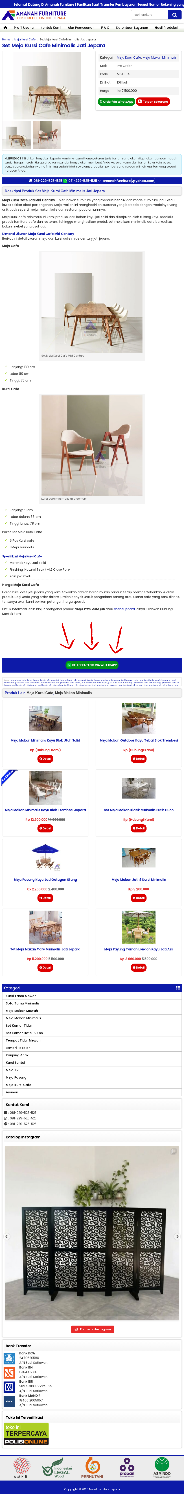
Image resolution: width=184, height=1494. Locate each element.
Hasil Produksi (166, 27)
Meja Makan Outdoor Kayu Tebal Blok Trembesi (139, 740)
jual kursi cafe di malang (104, 685)
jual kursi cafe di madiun (50, 685)
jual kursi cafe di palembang (159, 685)
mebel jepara (124, 609)
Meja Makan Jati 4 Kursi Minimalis (139, 879)
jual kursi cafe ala (50, 682)
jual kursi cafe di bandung (147, 682)
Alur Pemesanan (81, 27)
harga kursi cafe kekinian (107, 680)
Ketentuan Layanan (132, 27)
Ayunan (12, 1092)
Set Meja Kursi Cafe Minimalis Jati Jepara (53, 45)
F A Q (105, 27)
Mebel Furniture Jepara (104, 1489)
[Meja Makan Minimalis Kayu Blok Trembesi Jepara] (45, 803)
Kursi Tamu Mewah (21, 996)
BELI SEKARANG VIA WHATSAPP (94, 665)
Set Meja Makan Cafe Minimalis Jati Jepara (45, 949)
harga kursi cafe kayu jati (46, 680)
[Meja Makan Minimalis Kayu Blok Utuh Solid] (45, 730)
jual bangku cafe (129, 680)
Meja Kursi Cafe (24, 39)
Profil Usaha (24, 27)
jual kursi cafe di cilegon (24, 685)
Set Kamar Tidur (19, 1025)
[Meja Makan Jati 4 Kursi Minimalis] (139, 866)
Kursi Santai (15, 1062)
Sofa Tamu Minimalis (22, 1003)
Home (6, 39)
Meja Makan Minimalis (160, 57)
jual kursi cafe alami (70, 682)
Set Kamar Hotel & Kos (24, 1033)
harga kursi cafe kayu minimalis (77, 680)
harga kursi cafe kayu (21, 680)
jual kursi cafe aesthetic (27, 682)
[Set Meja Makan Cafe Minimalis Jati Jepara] (45, 943)
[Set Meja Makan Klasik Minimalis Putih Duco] (139, 797)
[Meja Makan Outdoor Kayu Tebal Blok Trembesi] (139, 732)
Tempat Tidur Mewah (23, 1040)
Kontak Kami (50, 27)
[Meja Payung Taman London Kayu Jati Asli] (139, 943)
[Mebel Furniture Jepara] (33, 20)
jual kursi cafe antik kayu (94, 682)
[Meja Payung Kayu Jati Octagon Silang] (45, 873)
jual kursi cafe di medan (131, 685)
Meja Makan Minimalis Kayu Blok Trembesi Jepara (45, 810)
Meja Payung (16, 1077)
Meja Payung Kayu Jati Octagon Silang (45, 879)
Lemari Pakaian (18, 1048)
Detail (47, 759)
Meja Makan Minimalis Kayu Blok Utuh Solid (45, 740)
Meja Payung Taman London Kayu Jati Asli (138, 949)
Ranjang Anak (17, 1055)
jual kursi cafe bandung (120, 682)
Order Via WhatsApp (117, 101)
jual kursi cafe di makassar (77, 685)
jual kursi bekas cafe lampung (155, 680)
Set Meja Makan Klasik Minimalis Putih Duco (139, 810)
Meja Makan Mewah (22, 1011)
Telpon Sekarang (155, 101)
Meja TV (12, 1070)
